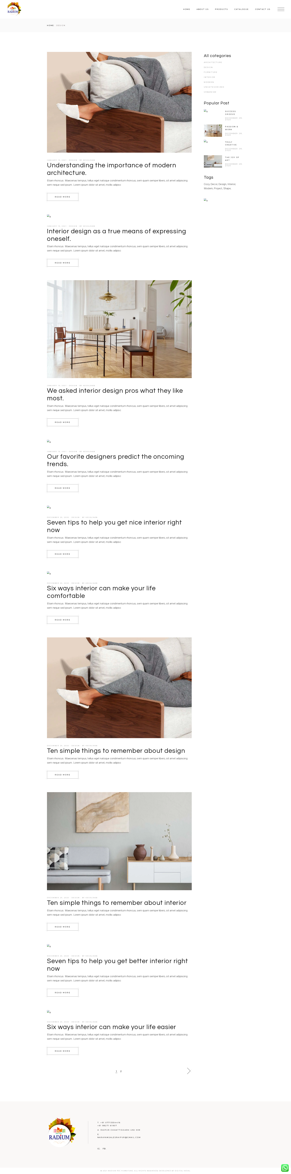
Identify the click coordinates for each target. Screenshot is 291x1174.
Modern (209, 82)
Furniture (210, 72)
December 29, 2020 (58, 517)
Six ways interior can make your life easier (111, 1027)
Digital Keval (183, 1171)
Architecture (213, 62)
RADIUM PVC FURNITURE (120, 1171)
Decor (214, 184)
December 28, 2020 (234, 119)
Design (73, 160)
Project (218, 188)
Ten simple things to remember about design (116, 751)
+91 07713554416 (110, 1123)
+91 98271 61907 (107, 1126)
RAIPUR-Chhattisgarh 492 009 (120, 1130)
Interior (209, 77)
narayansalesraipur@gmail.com (119, 1137)
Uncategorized (214, 87)
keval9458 (89, 160)
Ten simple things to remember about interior (117, 903)
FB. (104, 1149)
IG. (99, 1149)
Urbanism (210, 92)
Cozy (206, 184)
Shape (227, 188)
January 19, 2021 (57, 160)
